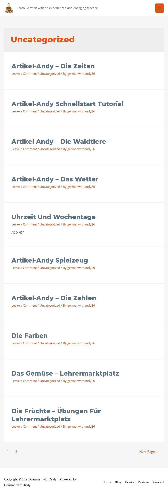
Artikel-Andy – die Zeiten (53, 66)
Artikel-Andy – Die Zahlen (53, 298)
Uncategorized (50, 73)
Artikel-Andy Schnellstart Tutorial (67, 104)
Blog (118, 482)
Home (106, 482)
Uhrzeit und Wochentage (53, 217)
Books (129, 482)
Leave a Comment (24, 73)
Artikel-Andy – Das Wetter (55, 179)
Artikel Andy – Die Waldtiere (58, 141)
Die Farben (29, 336)
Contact (158, 482)
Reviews (143, 482)
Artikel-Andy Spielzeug (49, 260)
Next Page (149, 451)
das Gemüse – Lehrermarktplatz (65, 373)
